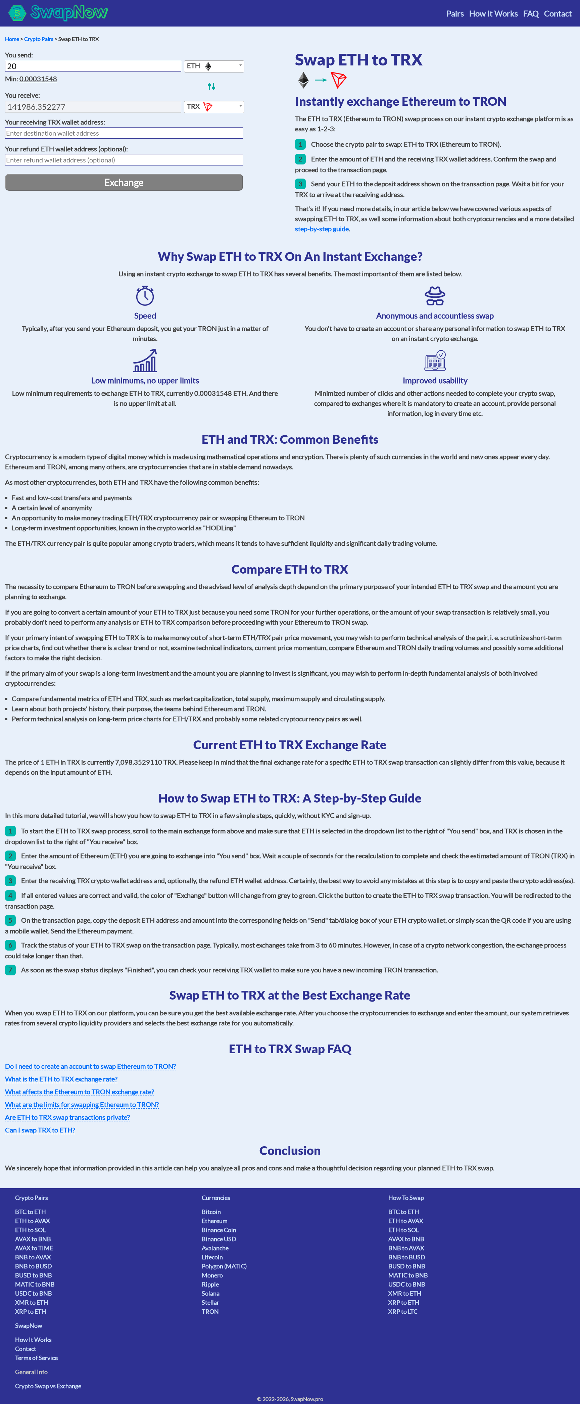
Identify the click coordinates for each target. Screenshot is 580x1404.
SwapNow (28, 1325)
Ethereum (215, 1220)
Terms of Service (36, 1357)
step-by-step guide (322, 229)
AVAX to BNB (33, 1239)
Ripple (210, 1284)
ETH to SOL (30, 1229)
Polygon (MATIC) (224, 1266)
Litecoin (212, 1257)
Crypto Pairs (38, 39)
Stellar (210, 1302)
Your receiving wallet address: (55, 122)
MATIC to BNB (35, 1284)
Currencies (216, 1197)
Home (12, 39)
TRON (210, 1311)
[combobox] (214, 66)
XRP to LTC (403, 1311)
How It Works (493, 13)
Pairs (455, 13)
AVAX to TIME (34, 1248)
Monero (212, 1275)
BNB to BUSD (33, 1266)
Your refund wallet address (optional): (66, 149)
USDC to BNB (33, 1293)
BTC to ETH (30, 1211)
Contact (558, 13)
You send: (19, 55)
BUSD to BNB (33, 1275)
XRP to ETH (30, 1311)
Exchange (124, 182)
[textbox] (214, 67)
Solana (211, 1293)
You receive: (22, 95)
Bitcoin (211, 1211)
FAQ (531, 13)
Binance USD (219, 1239)
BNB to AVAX (33, 1257)
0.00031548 (38, 79)
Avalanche (215, 1248)
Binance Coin (219, 1229)
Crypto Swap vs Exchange (48, 1386)
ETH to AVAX (32, 1220)
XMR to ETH (31, 1302)
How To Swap (406, 1197)
